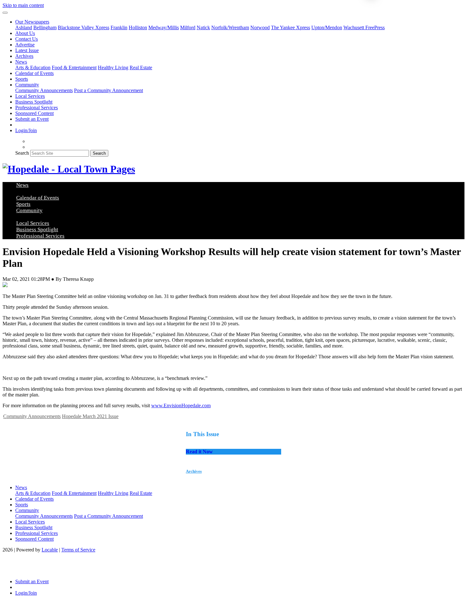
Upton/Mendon (326, 27)
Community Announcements (44, 90)
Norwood (260, 27)
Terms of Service (78, 549)
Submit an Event (32, 119)
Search (22, 153)
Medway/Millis (163, 27)
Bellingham (45, 27)
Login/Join (26, 130)
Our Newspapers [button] (32, 21)
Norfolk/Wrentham (230, 27)
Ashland (23, 27)
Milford (187, 27)
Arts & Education (33, 67)
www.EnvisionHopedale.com (181, 405)
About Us (25, 33)
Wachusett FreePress (364, 27)
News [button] (21, 61)
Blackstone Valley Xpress (83, 27)
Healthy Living (113, 67)
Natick (203, 27)
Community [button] (27, 84)
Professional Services (36, 107)
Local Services (30, 96)
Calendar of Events (34, 73)
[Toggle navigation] (5, 13)
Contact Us (26, 39)
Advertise (25, 44)
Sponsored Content (34, 113)
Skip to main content (23, 5)
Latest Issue (27, 50)
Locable (50, 549)
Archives (24, 56)
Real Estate (141, 67)
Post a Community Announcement (108, 90)
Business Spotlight (33, 102)
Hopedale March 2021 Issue (90, 416)
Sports (21, 79)
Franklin (119, 27)
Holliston (138, 27)
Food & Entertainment (74, 67)
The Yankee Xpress (290, 27)
